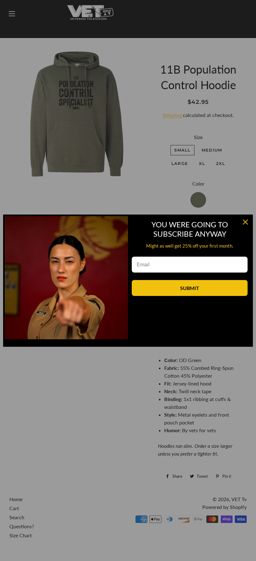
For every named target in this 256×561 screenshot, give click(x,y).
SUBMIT (189, 288)
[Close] (245, 222)
